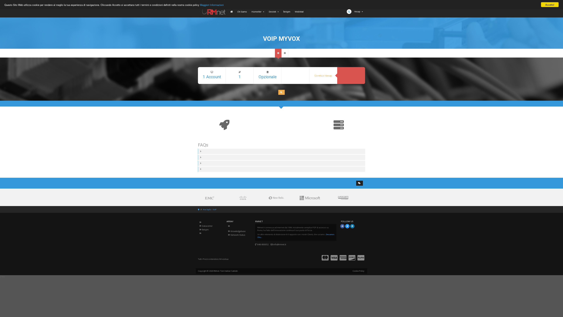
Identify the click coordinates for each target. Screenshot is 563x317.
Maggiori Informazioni (212, 5)
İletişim (205, 229)
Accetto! (549, 4)
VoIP (215, 209)
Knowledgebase (238, 231)
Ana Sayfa (207, 209)
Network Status (237, 234)
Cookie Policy (358, 271)
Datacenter (207, 226)
